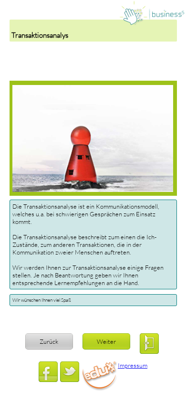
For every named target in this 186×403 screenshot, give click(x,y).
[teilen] (48, 371)
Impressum (132, 365)
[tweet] (69, 371)
